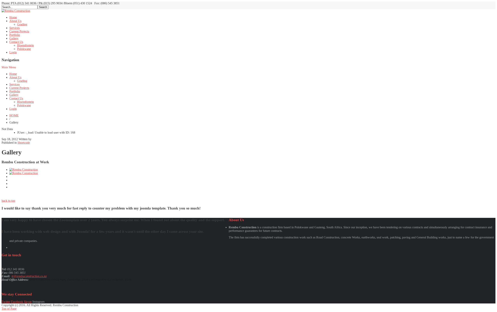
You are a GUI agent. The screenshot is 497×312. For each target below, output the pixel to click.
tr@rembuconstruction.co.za (29, 276)
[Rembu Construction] (16, 10)
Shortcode (23, 142)
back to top (8, 200)
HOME (14, 115)
